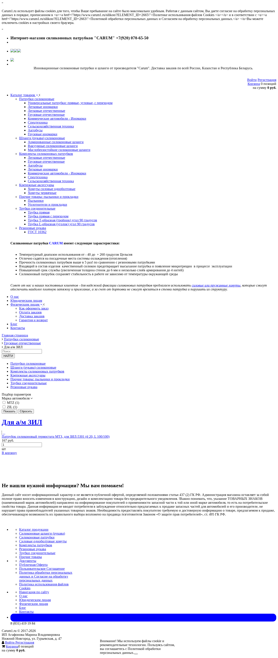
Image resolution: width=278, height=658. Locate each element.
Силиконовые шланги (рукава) (42, 533)
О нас (23, 596)
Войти (252, 80)
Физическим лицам (33, 604)
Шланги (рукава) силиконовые (33, 367)
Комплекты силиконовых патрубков (37, 371)
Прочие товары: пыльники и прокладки (40, 379)
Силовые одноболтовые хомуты (43, 541)
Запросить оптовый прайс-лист (143, 617)
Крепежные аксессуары (27, 375)
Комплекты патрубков (35, 545)
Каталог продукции (33, 529)
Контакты (26, 611)
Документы (27, 561)
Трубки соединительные (28, 383)
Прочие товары (30, 557)
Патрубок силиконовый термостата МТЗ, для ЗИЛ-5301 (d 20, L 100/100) (55, 436)
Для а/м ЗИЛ (22, 422)
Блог (22, 608)
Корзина (254, 84)
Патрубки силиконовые (28, 363)
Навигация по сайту (34, 592)
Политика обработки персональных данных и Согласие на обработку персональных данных (45, 576)
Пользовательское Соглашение (42, 568)
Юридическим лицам (35, 600)
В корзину (9, 453)
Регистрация (267, 80)
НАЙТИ (8, 356)
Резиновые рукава (23, 387)
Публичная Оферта (33, 565)
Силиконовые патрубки (37, 537)
